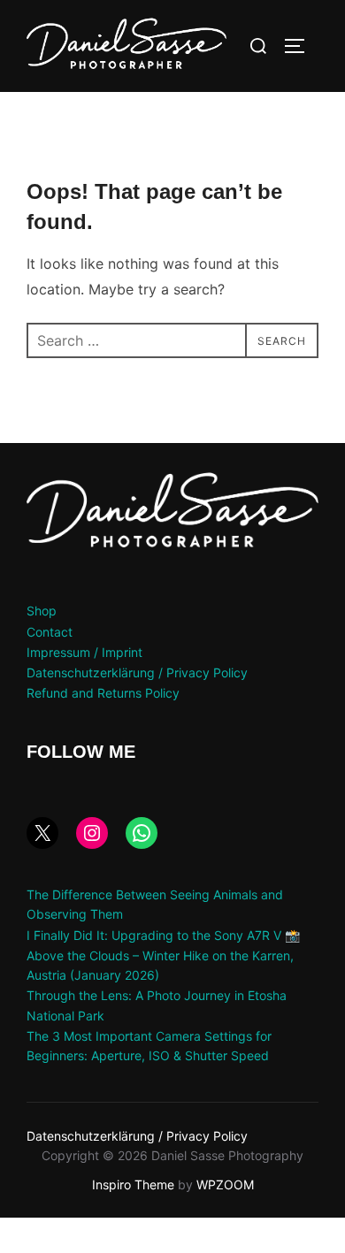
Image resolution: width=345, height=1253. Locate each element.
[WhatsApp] (141, 833)
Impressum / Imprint (84, 652)
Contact (50, 631)
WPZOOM (225, 1184)
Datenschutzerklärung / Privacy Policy (137, 672)
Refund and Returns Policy (103, 692)
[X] (42, 833)
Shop (42, 610)
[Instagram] (92, 833)
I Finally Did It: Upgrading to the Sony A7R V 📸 (163, 935)
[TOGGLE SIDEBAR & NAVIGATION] (300, 46)
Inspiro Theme (133, 1184)
